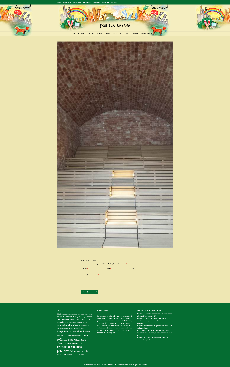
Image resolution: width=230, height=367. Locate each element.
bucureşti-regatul (73, 317)
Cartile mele (111, 34)
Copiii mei (100, 34)
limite (65, 335)
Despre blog (77, 2)
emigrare (59, 328)
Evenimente (86, 2)
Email (108, 269)
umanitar (76, 355)
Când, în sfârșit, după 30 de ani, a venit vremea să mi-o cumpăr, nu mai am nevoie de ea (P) (154, 321)
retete (79, 351)
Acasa (59, 2)
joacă (81, 331)
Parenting (82, 34)
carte (90, 317)
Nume (85, 269)
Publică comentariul (90, 292)
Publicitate (96, 2)
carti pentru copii (78, 319)
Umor (128, 34)
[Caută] (74, 34)
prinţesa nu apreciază (73, 343)
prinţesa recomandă (69, 346)
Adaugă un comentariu (91, 275)
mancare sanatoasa (74, 336)
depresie (85, 322)
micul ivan (73, 340)
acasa (63, 314)
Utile (121, 34)
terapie (70, 355)
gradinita (82, 328)
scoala (85, 351)
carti (58, 319)
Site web (131, 269)
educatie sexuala (84, 325)
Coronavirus (69, 322)
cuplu (74, 322)
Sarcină (91, 34)
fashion (73, 328)
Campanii (135, 34)
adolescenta (69, 314)
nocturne (82, 340)
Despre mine (67, 2)
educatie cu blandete (67, 325)
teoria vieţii (62, 354)
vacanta (82, 355)
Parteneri (105, 2)
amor (91, 314)
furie (77, 328)
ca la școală (84, 317)
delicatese (79, 322)
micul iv (65, 340)
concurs (87, 319)
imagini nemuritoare (67, 331)
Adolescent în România (80, 314)
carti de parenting (66, 319)
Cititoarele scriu (148, 34)
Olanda (60, 343)
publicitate (64, 351)
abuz (59, 314)
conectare (61, 322)
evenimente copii (66, 328)
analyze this (61, 317)
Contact (114, 2)
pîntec (74, 351)
